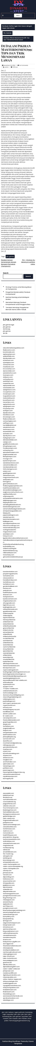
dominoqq (6, 329)
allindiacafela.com (9, 965)
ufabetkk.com (7, 889)
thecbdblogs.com (9, 994)
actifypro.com (8, 411)
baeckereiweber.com (10, 572)
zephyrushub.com (9, 354)
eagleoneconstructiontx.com (13, 492)
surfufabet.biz (8, 641)
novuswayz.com (8, 408)
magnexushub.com (9, 601)
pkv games (10, 256)
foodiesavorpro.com (10, 448)
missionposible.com (10, 977)
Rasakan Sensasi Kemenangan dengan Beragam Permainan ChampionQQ (8, 263)
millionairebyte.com (9, 553)
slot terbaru (9, 1012)
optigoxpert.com (9, 406)
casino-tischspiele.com (11, 868)
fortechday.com (8, 555)
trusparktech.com (9, 396)
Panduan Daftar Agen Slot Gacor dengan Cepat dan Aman (17, 27)
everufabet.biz (8, 657)
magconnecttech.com (11, 477)
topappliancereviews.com (12, 985)
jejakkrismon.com (9, 885)
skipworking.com (8, 877)
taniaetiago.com (9, 766)
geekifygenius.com (9, 473)
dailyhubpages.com (10, 500)
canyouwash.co (8, 578)
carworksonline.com (10, 827)
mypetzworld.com (9, 705)
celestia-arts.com (9, 806)
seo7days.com (8, 906)
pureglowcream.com (10, 908)
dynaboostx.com (9, 413)
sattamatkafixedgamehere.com (14, 509)
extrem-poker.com (9, 714)
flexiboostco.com (9, 350)
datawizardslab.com (10, 440)
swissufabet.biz (8, 624)
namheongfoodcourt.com (12, 952)
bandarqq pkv (7, 1016)
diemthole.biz (7, 887)
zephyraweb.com (9, 385)
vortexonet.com (8, 365)
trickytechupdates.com (11, 988)
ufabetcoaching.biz (9, 548)
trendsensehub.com (10, 467)
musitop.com (7, 749)
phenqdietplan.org (9, 737)
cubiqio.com (7, 442)
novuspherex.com (9, 392)
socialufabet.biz (8, 638)
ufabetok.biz (7, 655)
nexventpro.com (8, 402)
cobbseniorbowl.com (10, 691)
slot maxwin (13, 1018)
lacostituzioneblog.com (11, 753)
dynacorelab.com (9, 371)
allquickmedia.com (9, 891)
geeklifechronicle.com (10, 444)
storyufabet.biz (8, 649)
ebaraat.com (7, 595)
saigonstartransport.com (11, 923)
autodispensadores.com (11, 523)
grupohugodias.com (10, 722)
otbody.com (7, 870)
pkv (3, 1012)
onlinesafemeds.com (10, 609)
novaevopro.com (9, 394)
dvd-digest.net (8, 944)
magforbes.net (8, 845)
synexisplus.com (8, 362)
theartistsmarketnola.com (12, 946)
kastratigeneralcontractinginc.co (14, 674)
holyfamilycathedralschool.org (13, 544)
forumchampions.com (10, 808)
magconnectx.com (9, 532)
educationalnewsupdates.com (13, 348)
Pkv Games (7, 33)
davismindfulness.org (10, 551)
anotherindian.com (9, 762)
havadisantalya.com (10, 580)
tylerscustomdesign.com (11, 825)
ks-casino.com (8, 716)
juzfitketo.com (8, 768)
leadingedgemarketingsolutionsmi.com (16, 672)
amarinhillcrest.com (9, 852)
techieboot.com (8, 584)
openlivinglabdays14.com (11, 678)
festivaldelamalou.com (11, 812)
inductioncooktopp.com (11, 525)
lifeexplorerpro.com (9, 456)
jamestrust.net (8, 873)
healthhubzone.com (10, 592)
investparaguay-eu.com (11, 709)
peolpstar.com (8, 822)
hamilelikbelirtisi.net (9, 425)
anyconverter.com (9, 881)
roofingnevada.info (9, 530)
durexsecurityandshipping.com (13, 695)
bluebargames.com (10, 810)
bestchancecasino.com (11, 519)
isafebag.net (7, 858)
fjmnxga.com (7, 921)
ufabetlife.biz (7, 634)
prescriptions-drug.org (10, 837)
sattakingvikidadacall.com (12, 505)
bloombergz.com (9, 860)
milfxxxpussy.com (9, 745)
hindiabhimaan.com (10, 990)
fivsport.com (7, 730)
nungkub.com (7, 760)
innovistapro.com (9, 417)
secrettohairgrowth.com (11, 912)
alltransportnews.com (10, 663)
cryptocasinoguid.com (10, 670)
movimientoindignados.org (12, 743)
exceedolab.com (9, 431)
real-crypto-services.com (12, 703)
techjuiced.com (8, 597)
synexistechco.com (9, 373)
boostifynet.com (8, 400)
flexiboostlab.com (9, 419)
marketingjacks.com (10, 983)
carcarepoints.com (9, 718)
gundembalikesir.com (10, 586)
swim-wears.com (9, 818)
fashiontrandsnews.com (11, 666)
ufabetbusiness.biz (9, 626)
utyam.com (7, 751)
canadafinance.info (9, 935)
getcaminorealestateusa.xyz (13, 557)
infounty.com (7, 707)
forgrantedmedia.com (10, 820)
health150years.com (10, 835)
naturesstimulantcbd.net (11, 774)
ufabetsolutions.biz (9, 636)
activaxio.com (8, 434)
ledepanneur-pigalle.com (11, 942)
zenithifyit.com (8, 381)
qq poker (10, 1014)
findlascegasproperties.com (12, 486)
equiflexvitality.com (9, 494)
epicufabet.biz (8, 651)
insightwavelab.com (10, 454)
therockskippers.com (10, 960)
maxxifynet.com (8, 367)
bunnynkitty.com (8, 916)
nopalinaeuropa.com (10, 776)
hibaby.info (6, 513)
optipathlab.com (9, 356)
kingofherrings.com (9, 898)
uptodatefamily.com (10, 747)
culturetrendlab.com (10, 465)
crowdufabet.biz (8, 659)
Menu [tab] (18, 15)
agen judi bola (19, 1012)
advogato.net (8, 856)
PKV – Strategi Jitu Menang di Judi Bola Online (28, 262)
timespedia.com (8, 883)
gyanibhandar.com (9, 611)
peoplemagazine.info (10, 574)
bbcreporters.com (9, 668)
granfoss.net (7, 962)
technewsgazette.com (11, 894)
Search (5, 273)
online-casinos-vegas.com (12, 979)
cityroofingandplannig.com (12, 697)
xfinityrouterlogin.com (10, 981)
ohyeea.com (7, 755)
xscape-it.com (8, 687)
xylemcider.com (8, 764)
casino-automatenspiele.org (13, 866)
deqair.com (7, 724)
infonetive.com (8, 927)
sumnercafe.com (9, 739)
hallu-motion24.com (10, 958)
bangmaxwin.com (9, 925)
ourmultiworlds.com (9, 799)
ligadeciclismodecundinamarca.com (15, 538)
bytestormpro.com (9, 461)
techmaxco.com (8, 429)
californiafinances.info (10, 933)
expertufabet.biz (8, 618)
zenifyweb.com (8, 480)
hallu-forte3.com (9, 956)
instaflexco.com (8, 415)
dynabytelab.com (9, 358)
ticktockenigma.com (10, 469)
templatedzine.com (10, 732)
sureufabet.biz (8, 645)
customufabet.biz (9, 647)
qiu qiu (5, 333)
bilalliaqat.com (8, 521)
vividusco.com (8, 377)
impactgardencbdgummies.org (14, 772)
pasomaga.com (8, 770)
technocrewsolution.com (11, 839)
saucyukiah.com (8, 793)
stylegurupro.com (9, 438)
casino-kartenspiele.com (11, 864)
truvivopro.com (8, 375)
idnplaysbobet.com (9, 502)
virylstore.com (8, 831)
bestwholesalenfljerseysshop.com (14, 676)
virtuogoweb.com (9, 603)
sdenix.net (6, 850)
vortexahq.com (8, 379)
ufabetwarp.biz (8, 613)
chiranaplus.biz (8, 948)
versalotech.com (9, 427)
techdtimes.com (8, 582)
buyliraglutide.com (9, 607)
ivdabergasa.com (9, 699)
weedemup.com (8, 517)
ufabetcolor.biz (8, 630)
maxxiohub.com (8, 383)
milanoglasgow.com (10, 954)
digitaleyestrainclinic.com (11, 975)
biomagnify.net (8, 778)
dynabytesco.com (9, 436)
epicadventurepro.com (11, 452)
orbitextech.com (8, 475)
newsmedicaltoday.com (11, 528)
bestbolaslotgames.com (11, 507)
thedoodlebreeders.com (11, 720)
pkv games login (8, 325)
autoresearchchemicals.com (13, 996)
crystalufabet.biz (9, 653)
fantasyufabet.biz (9, 620)
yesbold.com (7, 590)
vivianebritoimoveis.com (11, 843)
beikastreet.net (8, 795)
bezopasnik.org (8, 919)
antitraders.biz (8, 682)
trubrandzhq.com (9, 398)
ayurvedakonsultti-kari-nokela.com (15, 680)
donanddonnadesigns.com (12, 490)
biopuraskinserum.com (10, 931)
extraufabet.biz (8, 632)
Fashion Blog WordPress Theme (14, 1041)
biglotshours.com (9, 605)
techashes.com (8, 576)
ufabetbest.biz (8, 643)
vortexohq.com (8, 450)
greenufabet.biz (8, 628)
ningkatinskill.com (9, 728)
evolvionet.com (8, 360)
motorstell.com (8, 833)
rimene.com (7, 939)
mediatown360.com (10, 973)
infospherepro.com (9, 446)
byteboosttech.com (10, 599)
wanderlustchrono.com (11, 463)
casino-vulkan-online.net (11, 969)
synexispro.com (8, 534)
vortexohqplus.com (9, 421)
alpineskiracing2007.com (11, 967)
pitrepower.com (8, 971)
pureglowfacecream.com (11, 896)
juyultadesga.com (9, 701)
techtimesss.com (9, 829)
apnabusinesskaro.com (11, 998)
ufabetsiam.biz (8, 622)
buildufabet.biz (8, 661)
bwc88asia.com (8, 712)
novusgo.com (7, 459)
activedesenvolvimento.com (13, 498)
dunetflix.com (7, 741)
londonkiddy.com (9, 546)
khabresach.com (8, 992)
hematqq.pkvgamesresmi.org (19, 1021)
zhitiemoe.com (8, 758)
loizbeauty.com (8, 879)
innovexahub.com (9, 369)
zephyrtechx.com (9, 404)
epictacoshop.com (9, 929)
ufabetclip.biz (7, 615)
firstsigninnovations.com (11, 814)
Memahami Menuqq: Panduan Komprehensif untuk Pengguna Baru (18, 303)
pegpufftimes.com (9, 804)
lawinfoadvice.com (9, 735)
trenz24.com (7, 875)
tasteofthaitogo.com (10, 914)
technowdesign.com (10, 693)
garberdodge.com (9, 816)
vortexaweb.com (9, 388)
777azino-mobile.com (10, 689)
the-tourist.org (8, 854)
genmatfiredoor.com (10, 484)
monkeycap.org (8, 848)
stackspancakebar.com (11, 950)
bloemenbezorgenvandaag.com (14, 910)
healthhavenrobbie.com (11, 488)
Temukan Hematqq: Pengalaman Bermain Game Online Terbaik (17, 308)
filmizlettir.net (7, 797)
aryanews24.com (9, 684)
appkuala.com (8, 904)
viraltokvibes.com (9, 841)
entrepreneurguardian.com (12, 511)
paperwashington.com (11, 515)
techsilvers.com (8, 726)
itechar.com (7, 588)
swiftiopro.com (8, 423)
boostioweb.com (9, 352)
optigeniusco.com (9, 390)
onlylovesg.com (8, 496)
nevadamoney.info (9, 937)
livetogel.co (7, 482)
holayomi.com (8, 536)
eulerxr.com (7, 471)
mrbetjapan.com (9, 900)
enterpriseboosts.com (10, 862)
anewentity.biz (8, 902)
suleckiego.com (8, 1000)
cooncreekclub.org (9, 802)
